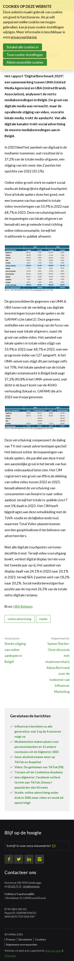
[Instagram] (39, 859)
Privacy (10, 939)
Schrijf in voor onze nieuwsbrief (29, 845)
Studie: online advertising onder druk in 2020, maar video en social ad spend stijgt (38, 797)
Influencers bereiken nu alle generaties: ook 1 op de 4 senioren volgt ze (37, 731)
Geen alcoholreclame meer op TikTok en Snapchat (34, 759)
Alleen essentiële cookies (25, 62)
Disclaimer (25, 939)
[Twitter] (18, 859)
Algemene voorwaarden (21, 944)
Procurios (10, 955)
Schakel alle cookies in (22, 47)
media (43, 619)
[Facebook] (9, 859)
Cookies (40, 939)
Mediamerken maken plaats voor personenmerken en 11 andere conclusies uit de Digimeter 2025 (36, 747)
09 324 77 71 (14, 886)
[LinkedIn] (29, 859)
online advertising (19, 619)
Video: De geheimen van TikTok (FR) (39, 767)
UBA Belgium (23, 606)
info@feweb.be (31, 886)
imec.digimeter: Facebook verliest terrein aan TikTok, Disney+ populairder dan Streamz (37, 782)
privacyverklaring (24, 37)
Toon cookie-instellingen (25, 55)
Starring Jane (53, 950)
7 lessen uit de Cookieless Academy (38, 772)
